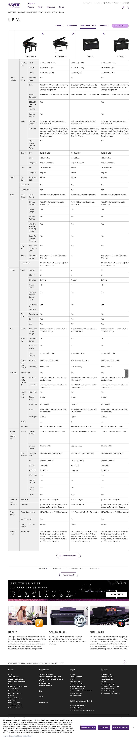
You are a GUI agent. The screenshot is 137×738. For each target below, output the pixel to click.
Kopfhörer (11, 695)
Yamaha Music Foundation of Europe (50, 677)
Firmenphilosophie (106, 684)
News (40, 691)
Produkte (31, 7)
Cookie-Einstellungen (88, 727)
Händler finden (88, 3)
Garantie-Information (76, 677)
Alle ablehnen (104, 727)
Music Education (44, 670)
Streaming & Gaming (14, 703)
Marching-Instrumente (14, 693)
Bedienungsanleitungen (77, 688)
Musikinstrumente (32, 12)
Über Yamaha (105, 670)
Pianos (30, 3)
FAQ (71, 679)
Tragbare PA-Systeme (14, 698)
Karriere (103, 681)
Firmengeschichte (106, 688)
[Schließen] (134, 727)
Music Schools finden (45, 686)
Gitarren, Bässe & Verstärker (16, 681)
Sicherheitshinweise (76, 695)
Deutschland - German (112, 3)
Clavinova (54, 12)
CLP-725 (61, 12)
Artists (40, 7)
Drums (10, 684)
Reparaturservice (75, 681)
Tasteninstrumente (13, 677)
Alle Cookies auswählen (120, 727)
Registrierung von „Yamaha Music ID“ (81, 701)
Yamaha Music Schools (46, 674)
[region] (68, 727)
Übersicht (60, 25)
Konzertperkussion (13, 691)
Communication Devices (15, 705)
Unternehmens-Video (107, 677)
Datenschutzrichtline (15, 736)
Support (97, 3)
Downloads (51, 7)
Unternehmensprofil (106, 674)
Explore (61, 7)
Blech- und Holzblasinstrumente (17, 686)
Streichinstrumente (13, 688)
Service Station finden (76, 684)
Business (123, 3)
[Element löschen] (43, 34)
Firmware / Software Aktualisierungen (81, 691)
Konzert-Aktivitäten (44, 683)
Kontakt (72, 674)
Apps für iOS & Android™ (15, 707)
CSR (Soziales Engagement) (109, 693)
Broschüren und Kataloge (77, 686)
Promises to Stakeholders (108, 686)
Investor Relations (106, 691)
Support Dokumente (76, 693)
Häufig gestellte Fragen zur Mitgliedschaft (82, 710)
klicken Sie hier (26, 732)
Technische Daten (88, 25)
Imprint (6, 736)
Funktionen (72, 25)
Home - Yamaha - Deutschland (16, 12)
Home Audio (11, 700)
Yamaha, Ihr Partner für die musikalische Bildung (51, 680)
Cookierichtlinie (27, 736)
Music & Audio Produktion (15, 679)
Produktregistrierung (76, 708)
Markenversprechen (107, 679)
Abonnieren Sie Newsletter (78, 705)
